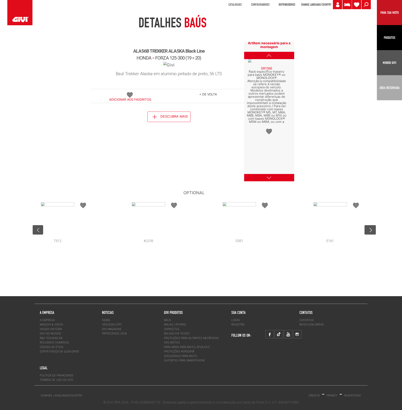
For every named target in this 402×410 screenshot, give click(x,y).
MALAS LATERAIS (175, 324)
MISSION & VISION (51, 324)
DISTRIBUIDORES (287, 4)
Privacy (332, 395)
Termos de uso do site (56, 379)
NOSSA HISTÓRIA (51, 329)
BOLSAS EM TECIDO (177, 333)
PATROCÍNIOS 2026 (114, 333)
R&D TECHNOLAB (51, 338)
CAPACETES (171, 329)
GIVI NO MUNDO (50, 333)
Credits (314, 395)
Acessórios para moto (180, 356)
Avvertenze (352, 395)
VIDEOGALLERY (112, 324)
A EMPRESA (47, 320)
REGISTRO (238, 324)
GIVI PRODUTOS (173, 312)
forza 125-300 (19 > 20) (178, 58)
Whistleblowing (311, 324)
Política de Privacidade (56, 375)
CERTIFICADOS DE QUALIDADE (59, 351)
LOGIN (235, 320)
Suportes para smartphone (184, 360)
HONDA (144, 58)
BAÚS (167, 320)
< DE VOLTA (208, 94)
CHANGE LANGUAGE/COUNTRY (316, 4)
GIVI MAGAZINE (112, 329)
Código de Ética (51, 347)
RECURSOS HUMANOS (54, 342)
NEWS (106, 320)
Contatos (306, 320)
